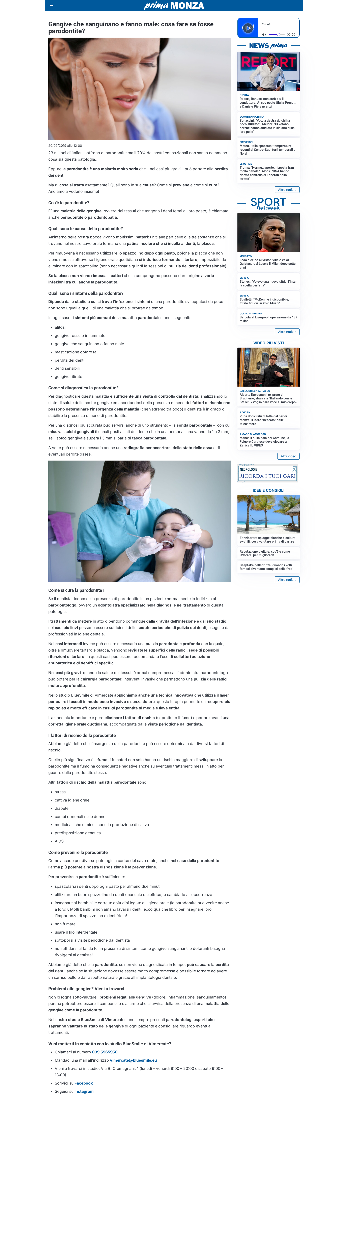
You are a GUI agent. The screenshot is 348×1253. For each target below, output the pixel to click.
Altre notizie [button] (287, 190)
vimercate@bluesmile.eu (133, 1060)
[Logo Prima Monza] (174, 5)
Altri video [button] (288, 456)
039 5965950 (105, 1052)
